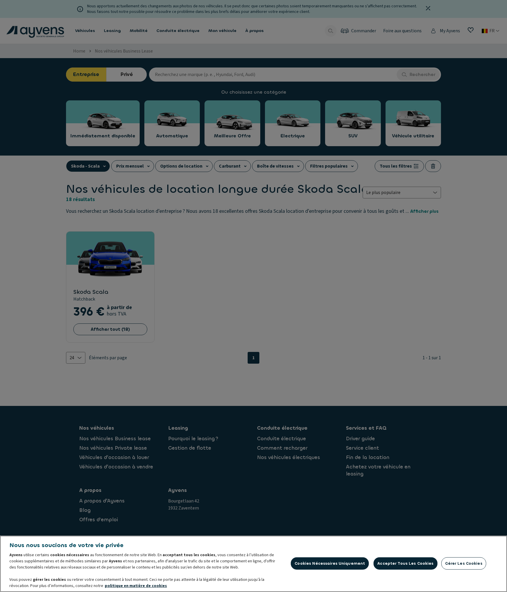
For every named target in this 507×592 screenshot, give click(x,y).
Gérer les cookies (463, 563)
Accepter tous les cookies (405, 563)
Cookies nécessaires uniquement (330, 563)
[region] (253, 564)
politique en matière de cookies (136, 586)
